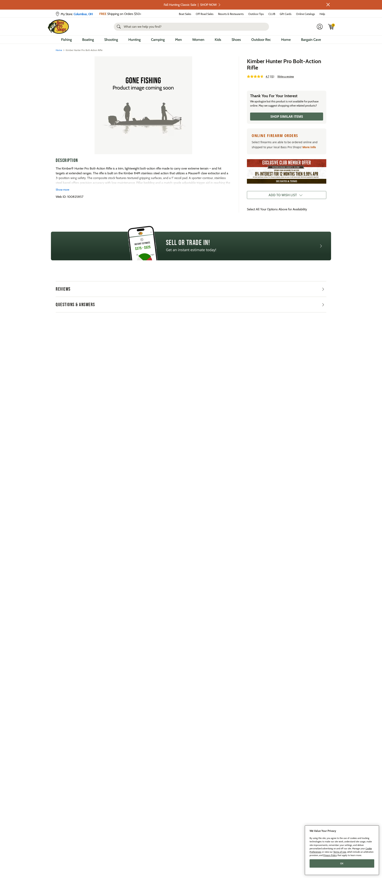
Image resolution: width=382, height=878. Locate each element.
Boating (88, 39)
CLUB (271, 14)
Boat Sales (185, 14)
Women (198, 39)
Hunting (134, 39)
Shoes (236, 39)
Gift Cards (285, 14)
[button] (328, 4)
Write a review (285, 76)
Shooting (111, 39)
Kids (218, 39)
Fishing (66, 39)
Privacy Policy (330, 855)
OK (342, 863)
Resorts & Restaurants (231, 14)
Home (286, 39)
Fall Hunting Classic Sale (190, 5)
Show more (62, 189)
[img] (331, 27)
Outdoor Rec (261, 39)
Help (322, 14)
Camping (158, 39)
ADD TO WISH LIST (283, 195)
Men (178, 39)
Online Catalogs (305, 14)
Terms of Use (339, 852)
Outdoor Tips (256, 14)
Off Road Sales (204, 14)
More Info (309, 147)
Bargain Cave (311, 39)
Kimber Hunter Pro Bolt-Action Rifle (284, 64)
